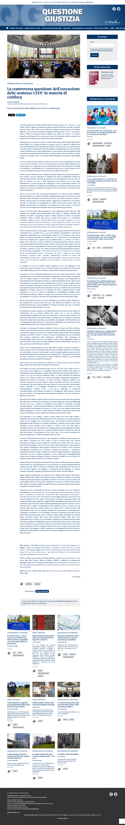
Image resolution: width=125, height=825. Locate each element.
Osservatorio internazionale (51, 28)
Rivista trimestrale (102, 67)
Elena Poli (90, 136)
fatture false (72, 654)
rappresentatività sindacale (98, 145)
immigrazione (103, 199)
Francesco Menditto (13, 646)
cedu (14, 652)
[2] (73, 292)
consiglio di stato (96, 295)
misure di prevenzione (18, 655)
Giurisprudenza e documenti (82, 28)
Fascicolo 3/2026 (107, 72)
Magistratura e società (32, 28)
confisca (28, 584)
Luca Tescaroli (37, 642)
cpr (103, 295)
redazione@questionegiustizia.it (30, 809)
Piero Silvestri (62, 756)
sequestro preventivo (68, 657)
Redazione (93, 185)
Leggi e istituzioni (16, 28)
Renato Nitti (36, 707)
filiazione (99, 377)
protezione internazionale (98, 201)
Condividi (22, 115)
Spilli (112, 28)
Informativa (89, 2)
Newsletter (102, 37)
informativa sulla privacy (104, 51)
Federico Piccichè (63, 642)
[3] (58, 497)
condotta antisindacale (97, 143)
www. (50, 545)
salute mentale (101, 297)
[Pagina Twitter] (118, 9)
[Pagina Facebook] (114, 9)
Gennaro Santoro (92, 288)
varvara (37, 584)
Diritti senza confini (101, 28)
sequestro (40, 676)
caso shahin (95, 199)
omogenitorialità (106, 377)
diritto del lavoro (108, 143)
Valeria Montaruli (14, 102)
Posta (12, 115)
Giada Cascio (91, 339)
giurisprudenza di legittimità (67, 633)
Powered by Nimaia (63, 818)
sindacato (108, 145)
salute (94, 297)
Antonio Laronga (38, 760)
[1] (21, 545)
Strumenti (66, 28)
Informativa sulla (13, 812)
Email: (92, 42)
